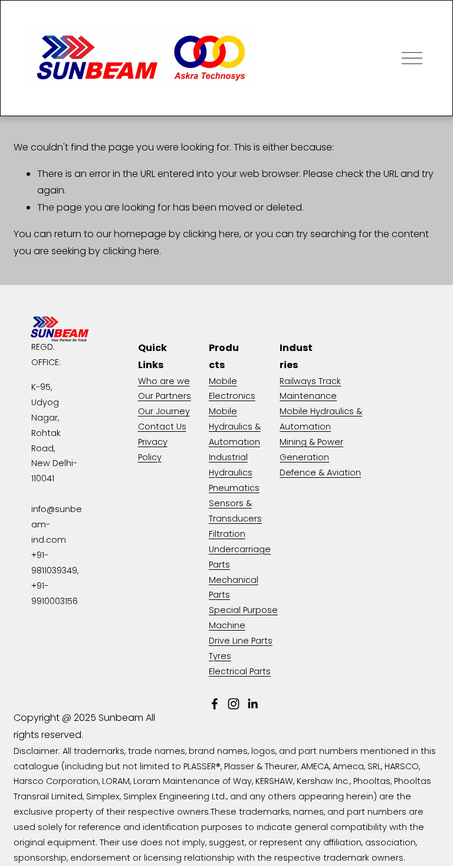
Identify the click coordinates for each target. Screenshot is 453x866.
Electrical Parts (240, 671)
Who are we (164, 381)
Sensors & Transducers (235, 510)
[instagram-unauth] (233, 704)
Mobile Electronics (232, 388)
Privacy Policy (153, 449)
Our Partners (164, 396)
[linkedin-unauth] (252, 704)
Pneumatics (234, 488)
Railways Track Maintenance (310, 388)
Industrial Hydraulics (230, 464)
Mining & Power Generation (311, 449)
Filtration (227, 534)
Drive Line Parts (241, 641)
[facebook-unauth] (215, 704)
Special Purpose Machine (243, 617)
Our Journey (164, 411)
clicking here (211, 234)
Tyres (220, 656)
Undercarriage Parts (240, 556)
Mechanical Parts (233, 587)
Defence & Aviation (320, 472)
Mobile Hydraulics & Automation (235, 426)
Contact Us (162, 426)
